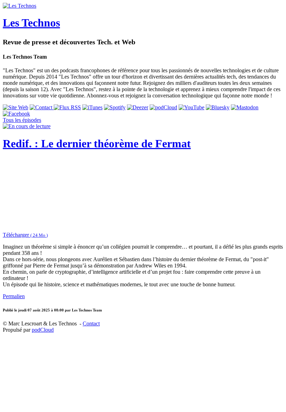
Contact (91, 323)
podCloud (43, 330)
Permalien (14, 296)
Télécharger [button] (25, 235)
